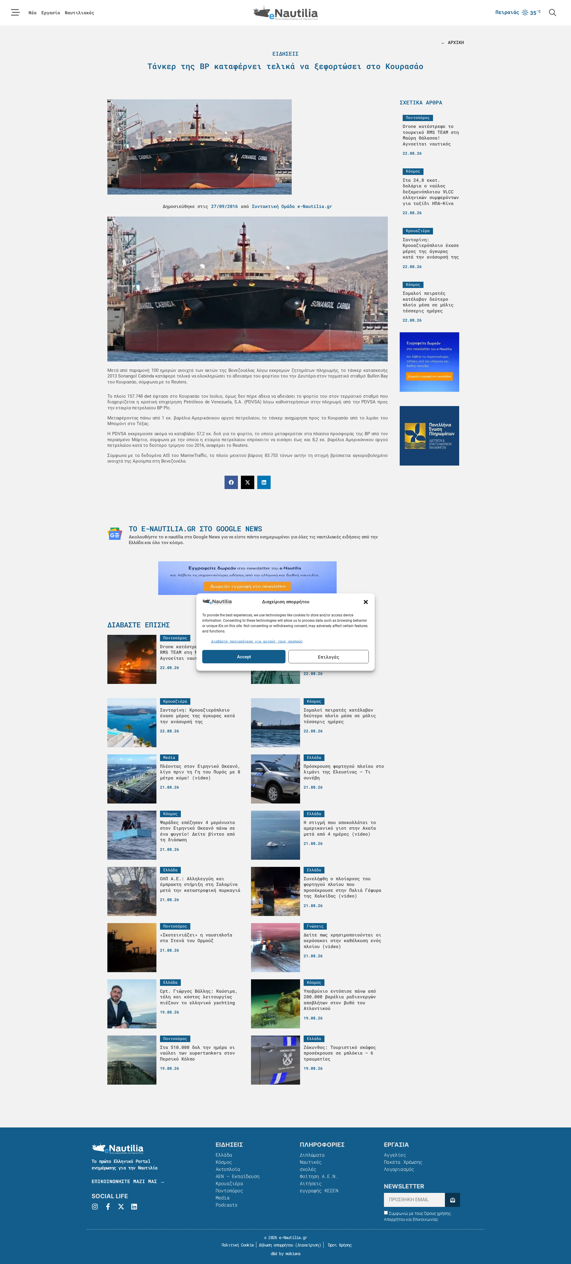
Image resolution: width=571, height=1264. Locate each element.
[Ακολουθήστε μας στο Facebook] (108, 1206)
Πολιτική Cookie (236, 1245)
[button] (366, 602)
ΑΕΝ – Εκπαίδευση (237, 1176)
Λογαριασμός (399, 1169)
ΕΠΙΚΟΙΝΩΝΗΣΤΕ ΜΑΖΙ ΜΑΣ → (128, 1181)
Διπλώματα (312, 1155)
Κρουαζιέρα (229, 1183)
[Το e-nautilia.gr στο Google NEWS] (114, 533)
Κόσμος (224, 1162)
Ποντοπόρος (229, 1190)
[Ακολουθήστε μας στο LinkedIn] (134, 1206)
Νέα (33, 12)
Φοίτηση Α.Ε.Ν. (319, 1176)
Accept (244, 656)
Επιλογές (328, 657)
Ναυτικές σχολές (311, 1165)
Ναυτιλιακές (79, 12)
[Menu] (15, 12)
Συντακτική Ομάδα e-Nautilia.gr (292, 206)
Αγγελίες (395, 1155)
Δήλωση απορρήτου (276, 1245)
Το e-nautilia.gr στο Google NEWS (195, 528)
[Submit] (452, 1200)
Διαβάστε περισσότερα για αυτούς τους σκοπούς (257, 640)
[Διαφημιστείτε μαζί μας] (247, 578)
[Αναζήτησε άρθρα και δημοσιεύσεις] (552, 12)
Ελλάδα (224, 1155)
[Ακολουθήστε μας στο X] (121, 1206)
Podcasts (227, 1205)
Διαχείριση (308, 1245)
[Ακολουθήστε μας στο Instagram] (95, 1206)
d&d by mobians (286, 1253)
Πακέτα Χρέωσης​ (403, 1162)
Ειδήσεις (285, 53)
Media (222, 1197)
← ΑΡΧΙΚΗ (452, 42)
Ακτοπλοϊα (228, 1169)
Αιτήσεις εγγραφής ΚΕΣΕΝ (319, 1186)
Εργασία (50, 12)
